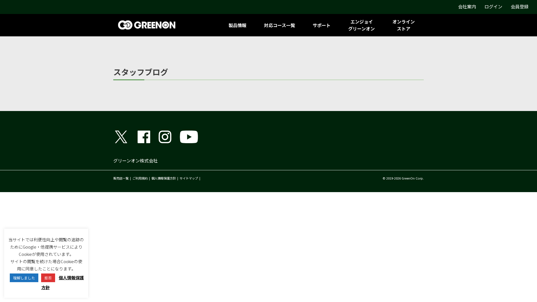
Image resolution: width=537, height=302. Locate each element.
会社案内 (467, 6)
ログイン (493, 6)
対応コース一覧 (279, 25)
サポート (322, 25)
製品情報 (237, 25)
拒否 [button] (48, 277)
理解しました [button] (24, 277)
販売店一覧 (121, 178)
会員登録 (520, 6)
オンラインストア (403, 25)
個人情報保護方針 (163, 178)
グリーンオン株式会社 (135, 160)
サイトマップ (189, 178)
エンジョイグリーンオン (361, 25)
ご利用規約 (140, 178)
